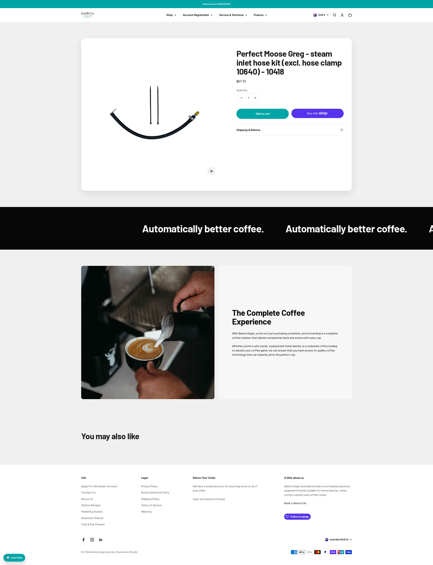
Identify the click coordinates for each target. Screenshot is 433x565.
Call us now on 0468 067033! (217, 4)
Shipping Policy (150, 499)
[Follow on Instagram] (92, 539)
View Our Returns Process (209, 499)
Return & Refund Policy (155, 492)
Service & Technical (231, 15)
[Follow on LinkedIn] (100, 539)
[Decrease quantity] (241, 98)
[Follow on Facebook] (83, 539)
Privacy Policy (149, 486)
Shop (169, 15)
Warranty (146, 511)
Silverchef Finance (92, 518)
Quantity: (242, 90)
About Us (87, 499)
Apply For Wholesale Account (99, 486)
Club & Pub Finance (93, 524)
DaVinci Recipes (91, 505)
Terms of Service (151, 505)
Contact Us (88, 492)
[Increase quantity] (255, 98)
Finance (259, 15)
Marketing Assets (91, 511)
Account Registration (196, 15)
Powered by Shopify (127, 552)
